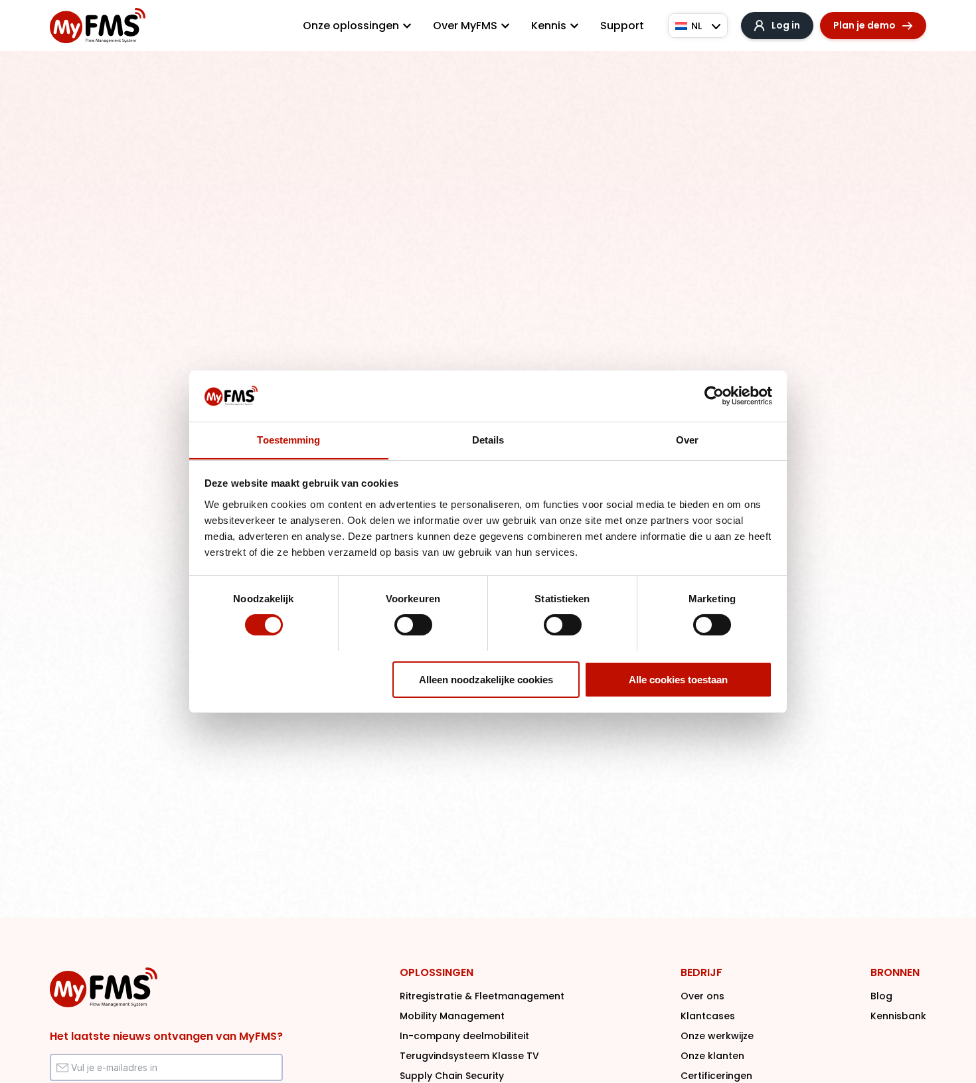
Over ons (702, 996)
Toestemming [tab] (288, 439)
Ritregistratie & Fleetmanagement (482, 996)
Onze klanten (712, 1055)
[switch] (413, 624)
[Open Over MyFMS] (505, 26)
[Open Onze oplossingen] (407, 26)
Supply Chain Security (452, 1075)
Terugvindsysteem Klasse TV (469, 1055)
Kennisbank (898, 1016)
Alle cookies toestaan (678, 679)
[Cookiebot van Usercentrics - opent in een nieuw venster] (714, 396)
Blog (881, 996)
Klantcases (708, 1016)
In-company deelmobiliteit (464, 1035)
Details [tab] (488, 439)
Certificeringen (716, 1075)
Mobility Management (452, 1016)
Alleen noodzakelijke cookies (486, 679)
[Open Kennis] (574, 26)
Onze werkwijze (717, 1035)
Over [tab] (687, 439)
